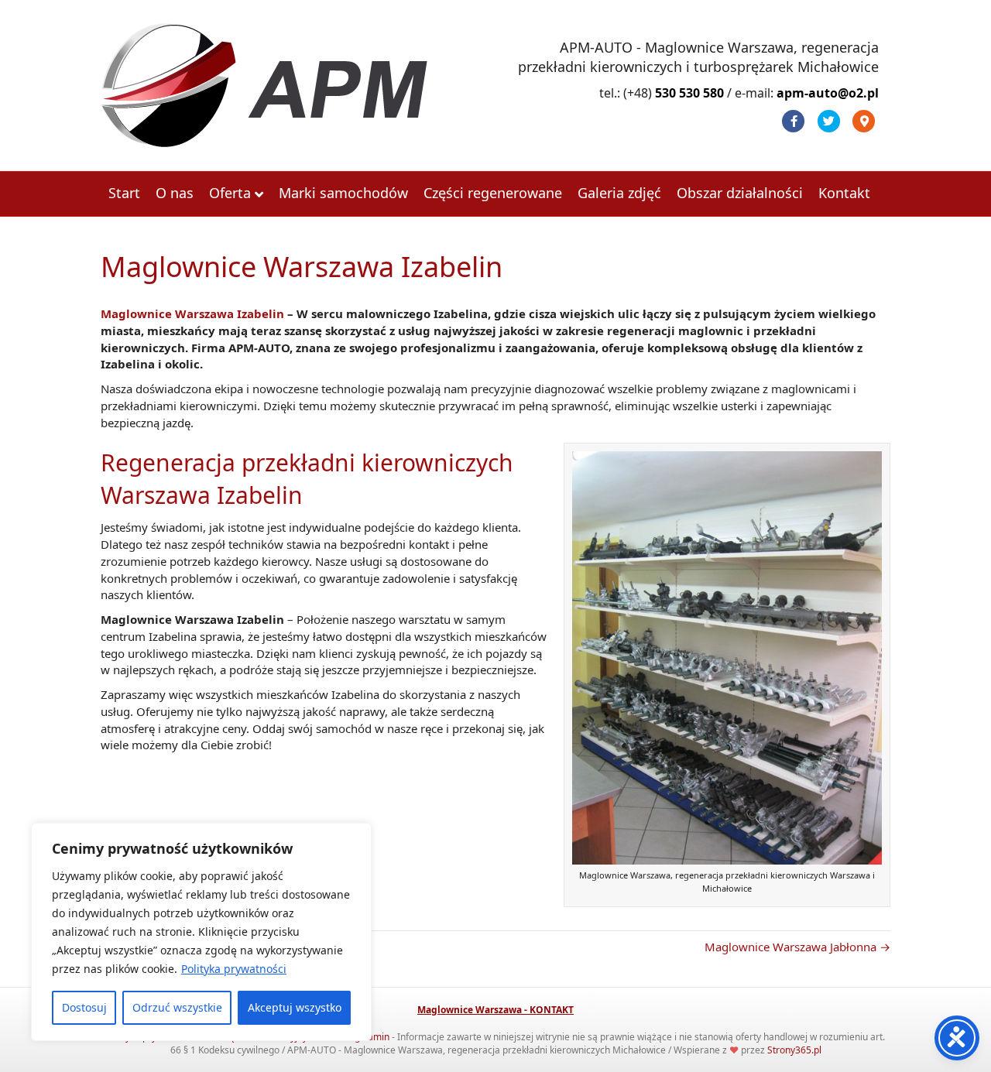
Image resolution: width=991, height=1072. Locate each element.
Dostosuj (84, 1007)
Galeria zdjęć (619, 192)
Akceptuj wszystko (294, 1007)
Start (124, 192)
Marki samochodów (343, 192)
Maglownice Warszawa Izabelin (192, 313)
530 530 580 (689, 92)
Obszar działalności (740, 192)
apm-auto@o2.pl (828, 92)
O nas (175, 192)
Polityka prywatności (233, 968)
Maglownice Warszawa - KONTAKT (495, 1009)
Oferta (230, 192)
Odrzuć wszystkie (177, 1007)
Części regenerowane (492, 192)
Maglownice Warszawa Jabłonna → (797, 946)
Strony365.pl (794, 1050)
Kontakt (844, 192)
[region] (201, 932)
